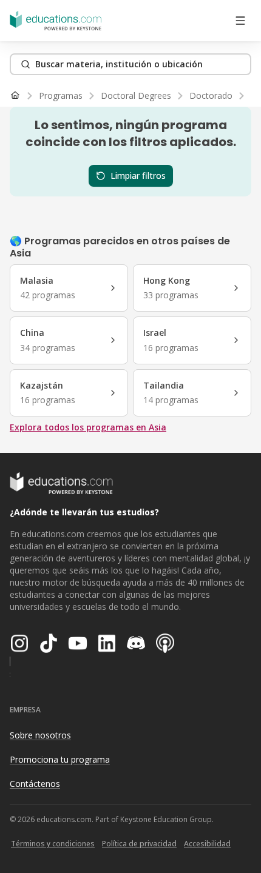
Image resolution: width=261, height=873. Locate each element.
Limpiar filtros (138, 175)
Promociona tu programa (60, 759)
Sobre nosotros (40, 735)
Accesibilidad (207, 843)
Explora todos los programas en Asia (88, 427)
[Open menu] (240, 21)
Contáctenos (35, 783)
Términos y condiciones (53, 843)
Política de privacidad (139, 843)
